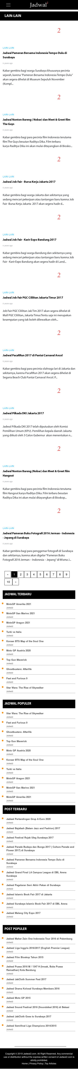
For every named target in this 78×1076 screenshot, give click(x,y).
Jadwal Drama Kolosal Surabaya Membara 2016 (32, 988)
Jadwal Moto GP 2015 (18, 997)
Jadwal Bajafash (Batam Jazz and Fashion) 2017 (33, 828)
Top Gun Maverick (16, 659)
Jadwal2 (9, 607)
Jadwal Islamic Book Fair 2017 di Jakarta (29, 894)
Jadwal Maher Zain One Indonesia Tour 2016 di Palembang (39, 938)
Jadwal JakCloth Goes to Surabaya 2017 (28, 1016)
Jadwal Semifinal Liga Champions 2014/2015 (31, 1025)
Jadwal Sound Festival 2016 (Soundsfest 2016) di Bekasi (37, 1007)
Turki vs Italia (13, 632)
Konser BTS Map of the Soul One (25, 641)
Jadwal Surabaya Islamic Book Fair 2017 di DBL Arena (36, 903)
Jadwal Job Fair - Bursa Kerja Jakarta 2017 (29, 182)
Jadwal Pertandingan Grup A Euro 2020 (28, 819)
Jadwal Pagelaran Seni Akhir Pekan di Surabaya (33, 885)
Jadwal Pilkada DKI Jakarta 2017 (23, 413)
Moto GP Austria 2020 (18, 650)
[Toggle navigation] (8, 4)
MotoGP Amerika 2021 (18, 604)
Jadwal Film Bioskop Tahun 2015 (24, 957)
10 (8, 582)
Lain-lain (8, 48)
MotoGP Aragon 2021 (18, 622)
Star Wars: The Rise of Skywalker (25, 687)
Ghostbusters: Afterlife (19, 669)
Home (25, 1063)
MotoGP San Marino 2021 (20, 613)
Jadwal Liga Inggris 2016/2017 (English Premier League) (37, 948)
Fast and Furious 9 (16, 678)
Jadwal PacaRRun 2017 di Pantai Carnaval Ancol (33, 355)
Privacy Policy (36, 1063)
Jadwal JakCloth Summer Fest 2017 (26, 979)
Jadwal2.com (29, 1053)
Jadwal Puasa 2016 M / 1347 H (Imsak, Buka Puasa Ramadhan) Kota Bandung (34, 968)
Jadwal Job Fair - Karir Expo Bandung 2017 (29, 239)
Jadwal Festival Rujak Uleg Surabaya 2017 (30, 837)
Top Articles (50, 1063)
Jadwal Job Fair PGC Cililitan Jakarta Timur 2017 (33, 297)
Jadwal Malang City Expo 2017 (23, 913)
